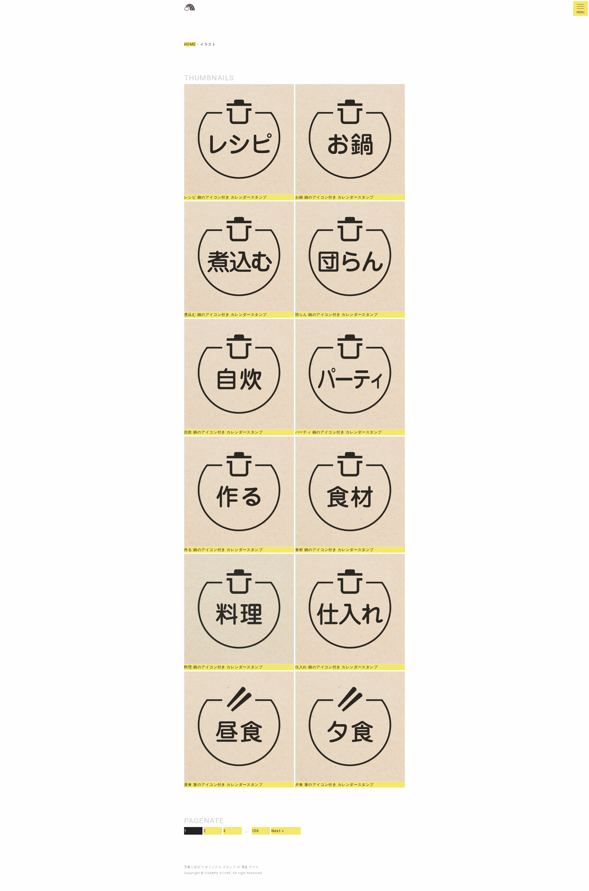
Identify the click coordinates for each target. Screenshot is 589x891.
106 (255, 831)
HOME (190, 44)
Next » (277, 831)
